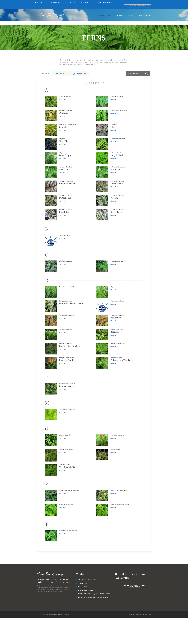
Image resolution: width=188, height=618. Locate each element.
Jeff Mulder (147, 614)
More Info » (62, 99)
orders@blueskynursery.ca (86, 590)
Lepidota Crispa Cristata (71, 302)
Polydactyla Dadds (120, 359)
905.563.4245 (56, 3)
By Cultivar (60, 74)
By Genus (45, 74)
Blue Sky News (144, 15)
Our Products (104, 15)
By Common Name (79, 74)
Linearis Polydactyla (69, 345)
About (130, 15)
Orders (119, 15)
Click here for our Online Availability (139, 5)
